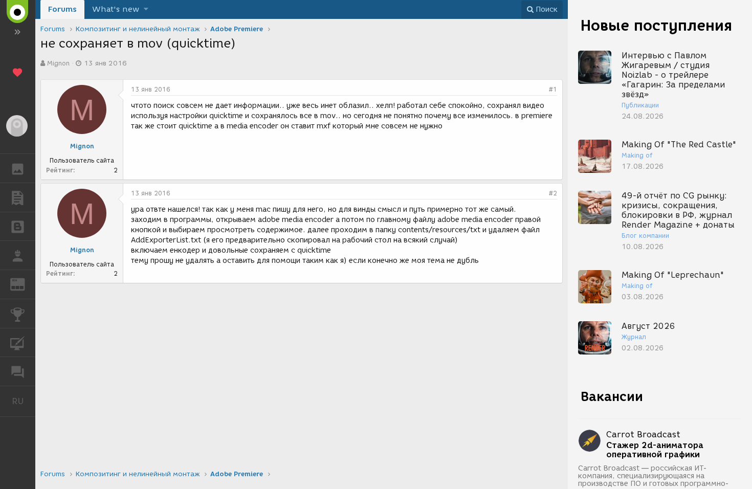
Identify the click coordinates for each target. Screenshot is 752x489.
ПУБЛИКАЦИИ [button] (17, 197)
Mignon (58, 63)
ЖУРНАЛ (23, 283)
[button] (146, 9)
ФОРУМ (17, 371)
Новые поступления (656, 25)
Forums (62, 9)
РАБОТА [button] (17, 255)
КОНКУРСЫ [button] (17, 313)
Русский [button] (23, 401)
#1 (553, 89)
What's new (115, 9)
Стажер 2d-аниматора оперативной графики (654, 450)
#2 (553, 193)
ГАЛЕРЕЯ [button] (17, 168)
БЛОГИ (17, 226)
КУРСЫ (17, 342)
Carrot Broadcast (643, 434)
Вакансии (612, 396)
